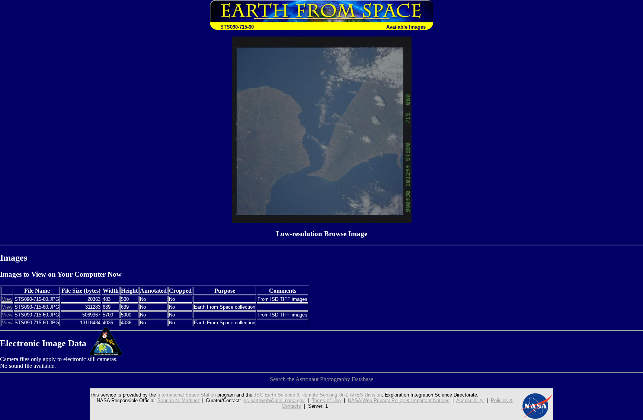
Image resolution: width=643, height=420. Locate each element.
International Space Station (186, 395)
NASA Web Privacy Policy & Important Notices (399, 400)
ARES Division (366, 395)
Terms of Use (326, 400)
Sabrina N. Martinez (178, 400)
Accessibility (470, 400)
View (7, 299)
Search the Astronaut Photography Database (321, 379)
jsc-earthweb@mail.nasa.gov (274, 400)
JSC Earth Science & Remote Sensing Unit (300, 395)
